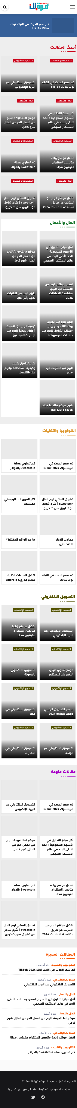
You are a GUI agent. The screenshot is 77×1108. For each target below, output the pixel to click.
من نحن (22, 1088)
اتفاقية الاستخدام (38, 1088)
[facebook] (43, 1097)
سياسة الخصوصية (60, 1088)
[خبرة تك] (39, 6)
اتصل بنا (11, 1088)
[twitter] (33, 1097)
